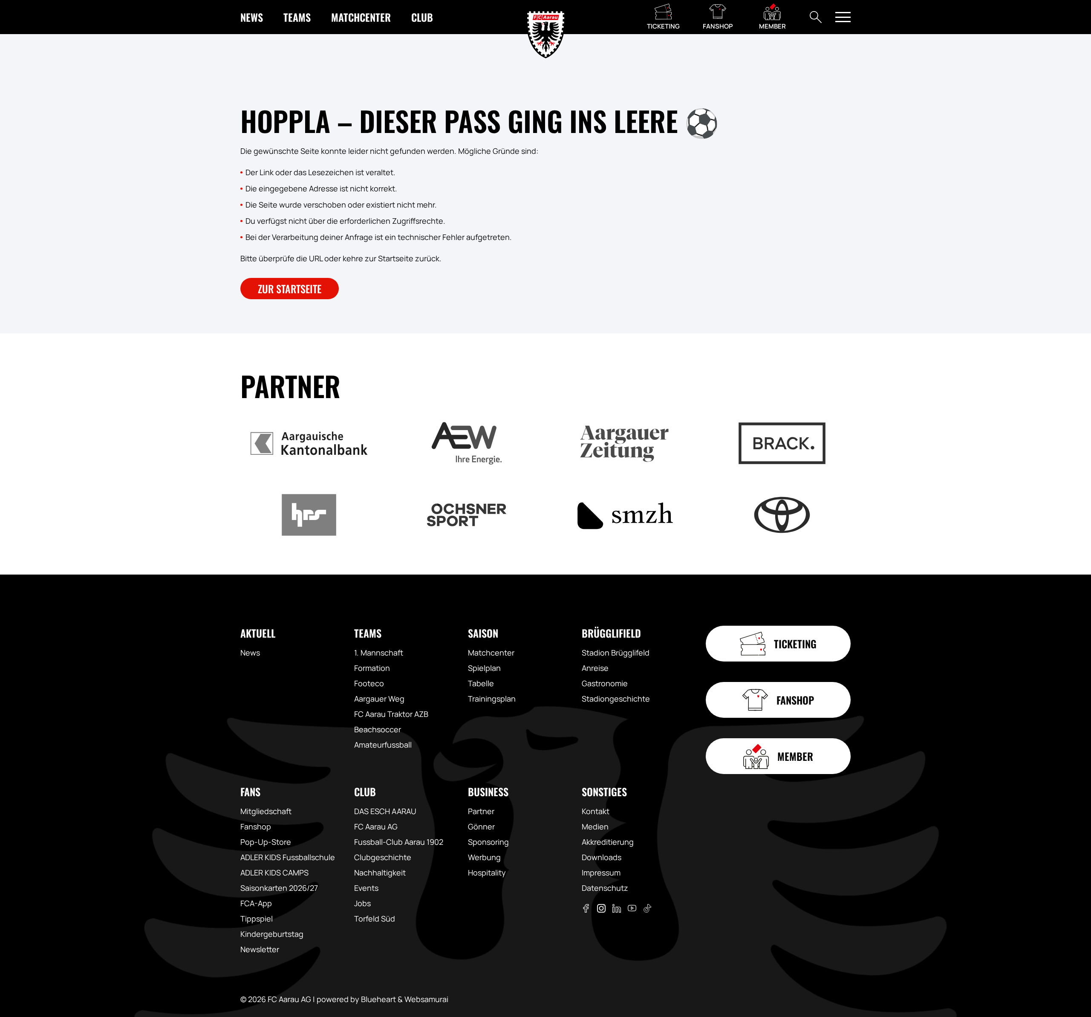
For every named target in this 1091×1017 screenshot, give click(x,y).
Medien (595, 826)
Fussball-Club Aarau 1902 (398, 842)
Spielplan (484, 668)
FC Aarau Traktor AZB (391, 714)
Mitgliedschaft (266, 811)
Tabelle (481, 683)
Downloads (601, 857)
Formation (372, 668)
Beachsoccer (377, 729)
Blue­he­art (378, 999)
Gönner (481, 826)
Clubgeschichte (382, 857)
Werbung (484, 857)
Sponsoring (488, 842)
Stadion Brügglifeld (615, 652)
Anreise (595, 668)
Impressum (601, 872)
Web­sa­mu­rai (426, 999)
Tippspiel (256, 918)
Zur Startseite (289, 288)
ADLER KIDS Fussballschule (287, 857)
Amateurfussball (383, 745)
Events (366, 888)
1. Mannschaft (378, 652)
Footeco (369, 683)
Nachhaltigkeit (380, 872)
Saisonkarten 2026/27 (279, 888)
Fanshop (255, 826)
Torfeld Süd (374, 918)
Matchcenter (491, 652)
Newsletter (259, 949)
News (250, 652)
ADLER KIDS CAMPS (274, 872)
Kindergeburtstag (271, 934)
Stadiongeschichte (616, 698)
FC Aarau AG (376, 826)
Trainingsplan (492, 698)
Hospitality (487, 872)
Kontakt (595, 811)
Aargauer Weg (379, 698)
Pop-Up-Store (265, 842)
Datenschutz (605, 888)
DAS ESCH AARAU (385, 811)
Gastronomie (605, 683)
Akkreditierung (608, 842)
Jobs (362, 903)
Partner (481, 811)
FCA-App (256, 903)
